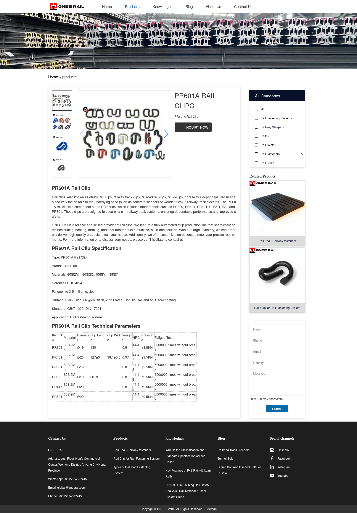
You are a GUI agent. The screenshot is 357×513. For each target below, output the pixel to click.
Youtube (282, 475)
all (262, 109)
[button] (166, 134)
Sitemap (211, 509)
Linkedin (283, 450)
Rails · (264, 136)
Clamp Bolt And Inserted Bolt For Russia (239, 470)
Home (107, 6)
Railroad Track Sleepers (234, 450)
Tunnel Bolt (225, 458)
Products (132, 6)
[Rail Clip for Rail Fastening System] (277, 275)
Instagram (283, 467)
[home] (73, 6)
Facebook (283, 458)
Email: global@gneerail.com (67, 487)
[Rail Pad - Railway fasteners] (277, 208)
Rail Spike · (268, 163)
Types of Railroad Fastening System (131, 470)
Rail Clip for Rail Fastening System (277, 308)
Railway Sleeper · (272, 127)
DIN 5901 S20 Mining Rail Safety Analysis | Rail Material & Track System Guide (187, 491)
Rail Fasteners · (270, 154)
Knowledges (163, 6)
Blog (189, 6)
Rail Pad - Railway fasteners (277, 241)
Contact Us (243, 6)
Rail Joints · (268, 145)
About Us (213, 6)
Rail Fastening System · (276, 118)
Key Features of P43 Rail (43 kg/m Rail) (188, 473)
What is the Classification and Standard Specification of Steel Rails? (185, 456)
